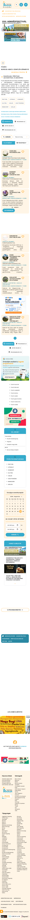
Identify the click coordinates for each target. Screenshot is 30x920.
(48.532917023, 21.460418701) (13, 78)
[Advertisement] (15, 223)
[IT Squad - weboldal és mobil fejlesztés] (25, 916)
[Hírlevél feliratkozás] (1, 911)
